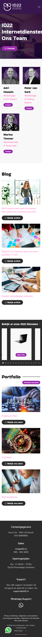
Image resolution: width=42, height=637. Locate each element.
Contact (11, 48)
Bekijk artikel (13, 217)
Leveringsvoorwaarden (11, 618)
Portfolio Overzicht (31, 382)
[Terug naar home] (12, 7)
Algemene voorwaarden (28, 616)
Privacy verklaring (11, 616)
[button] (39, 7)
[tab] (3, 363)
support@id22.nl (21, 591)
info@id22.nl (21, 549)
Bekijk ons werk (15, 422)
